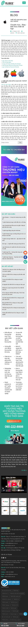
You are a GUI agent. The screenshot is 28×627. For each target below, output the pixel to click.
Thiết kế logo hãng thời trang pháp (10, 65)
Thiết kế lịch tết (15, 605)
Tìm (20, 142)
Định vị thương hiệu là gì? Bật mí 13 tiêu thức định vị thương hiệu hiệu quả (19, 374)
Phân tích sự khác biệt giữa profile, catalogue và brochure (8, 360)
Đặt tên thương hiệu (6, 611)
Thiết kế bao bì (5, 593)
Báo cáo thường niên (6, 616)
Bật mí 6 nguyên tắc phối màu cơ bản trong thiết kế (19, 350)
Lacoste (20, 65)
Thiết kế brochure (14, 602)
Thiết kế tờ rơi (16, 599)
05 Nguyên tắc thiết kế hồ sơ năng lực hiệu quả (13, 284)
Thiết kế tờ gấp (15, 611)
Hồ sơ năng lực (14, 430)
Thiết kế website (5, 602)
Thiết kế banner (5, 596)
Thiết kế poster (13, 608)
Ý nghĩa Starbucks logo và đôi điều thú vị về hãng (14, 222)
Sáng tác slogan (13, 614)
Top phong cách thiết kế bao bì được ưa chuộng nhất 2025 (19, 386)
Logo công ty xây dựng (7, 60)
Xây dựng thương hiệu (6, 590)
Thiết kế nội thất (5, 608)
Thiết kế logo (15, 590)
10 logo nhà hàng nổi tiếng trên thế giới (11, 63)
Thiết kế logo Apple (6, 62)
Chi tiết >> (24, 470)
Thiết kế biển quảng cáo (15, 596)
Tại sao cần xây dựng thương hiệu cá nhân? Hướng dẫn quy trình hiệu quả (19, 338)
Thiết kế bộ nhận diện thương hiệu (17, 593)
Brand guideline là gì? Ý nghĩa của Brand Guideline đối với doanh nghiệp (8, 388)
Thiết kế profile (5, 619)
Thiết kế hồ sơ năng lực (6, 599)
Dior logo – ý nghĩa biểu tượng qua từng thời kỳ (13, 243)
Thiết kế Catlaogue (6, 605)
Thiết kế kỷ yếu (22, 614)
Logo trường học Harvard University (10, 67)
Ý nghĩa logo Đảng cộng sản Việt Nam (11, 230)
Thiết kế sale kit (5, 614)
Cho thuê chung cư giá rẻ (15, 619)
